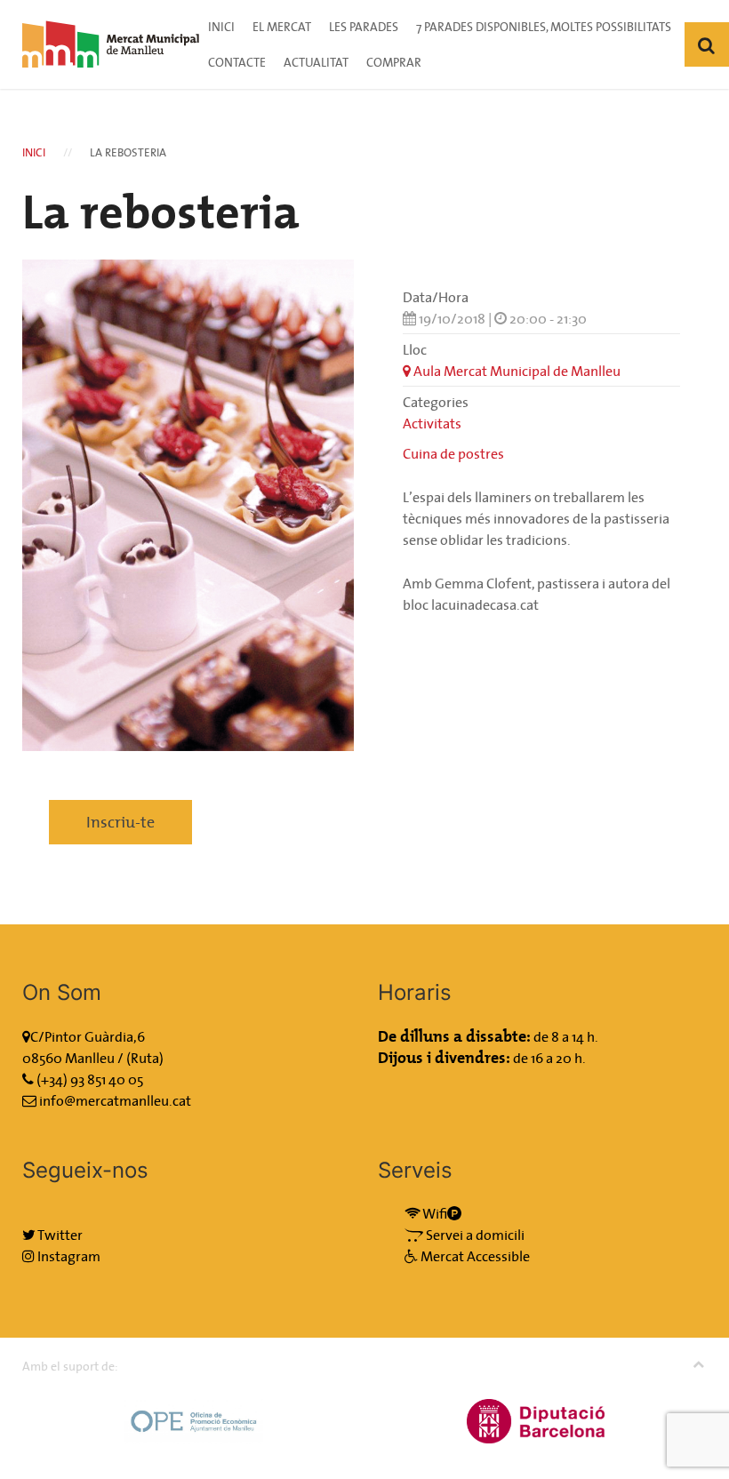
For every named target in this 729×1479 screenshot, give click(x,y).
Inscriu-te (120, 822)
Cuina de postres (453, 453)
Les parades (363, 26)
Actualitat (316, 62)
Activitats (432, 423)
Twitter (59, 1234)
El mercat (281, 26)
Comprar (393, 62)
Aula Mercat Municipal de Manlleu (516, 370)
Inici (221, 26)
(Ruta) (145, 1057)
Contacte (237, 62)
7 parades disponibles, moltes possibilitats (543, 26)
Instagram (67, 1255)
